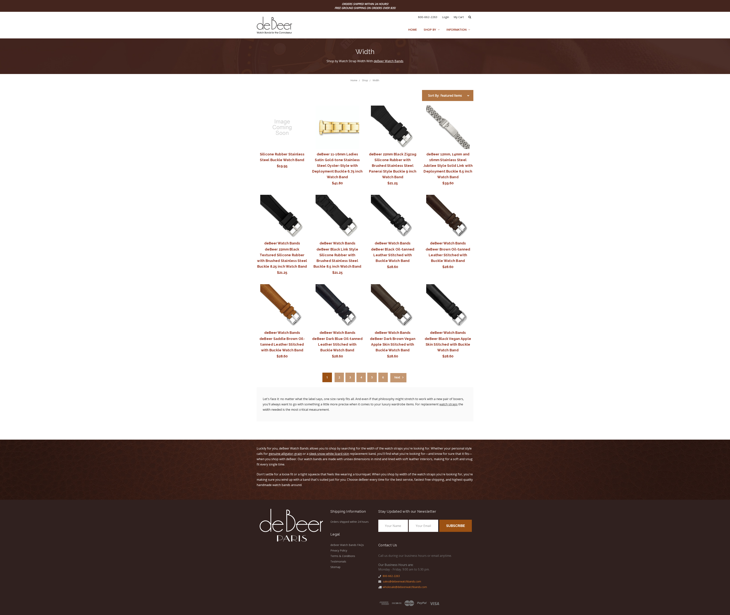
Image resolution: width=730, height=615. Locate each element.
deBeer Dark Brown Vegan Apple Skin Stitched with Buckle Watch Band (392, 344)
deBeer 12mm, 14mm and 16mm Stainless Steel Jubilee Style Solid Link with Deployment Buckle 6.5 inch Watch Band (448, 165)
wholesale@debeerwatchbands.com (405, 587)
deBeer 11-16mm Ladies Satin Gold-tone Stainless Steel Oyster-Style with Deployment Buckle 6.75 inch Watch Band (337, 165)
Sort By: (433, 95)
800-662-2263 (427, 17)
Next (397, 377)
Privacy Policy (338, 550)
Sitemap (335, 567)
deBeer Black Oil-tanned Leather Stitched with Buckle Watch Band (392, 255)
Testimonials (338, 561)
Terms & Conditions (342, 556)
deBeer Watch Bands (388, 61)
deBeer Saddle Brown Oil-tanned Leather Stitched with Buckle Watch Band (282, 344)
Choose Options (337, 216)
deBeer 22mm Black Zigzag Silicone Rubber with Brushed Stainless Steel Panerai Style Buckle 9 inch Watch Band (392, 165)
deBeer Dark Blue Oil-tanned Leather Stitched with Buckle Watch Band (337, 344)
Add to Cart (282, 127)
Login (445, 17)
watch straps (448, 404)
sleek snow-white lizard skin (329, 454)
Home (412, 29)
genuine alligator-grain (285, 454)
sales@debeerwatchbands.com (401, 581)
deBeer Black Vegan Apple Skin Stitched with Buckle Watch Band (448, 344)
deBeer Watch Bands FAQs (347, 545)
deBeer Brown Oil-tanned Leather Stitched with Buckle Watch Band (448, 255)
